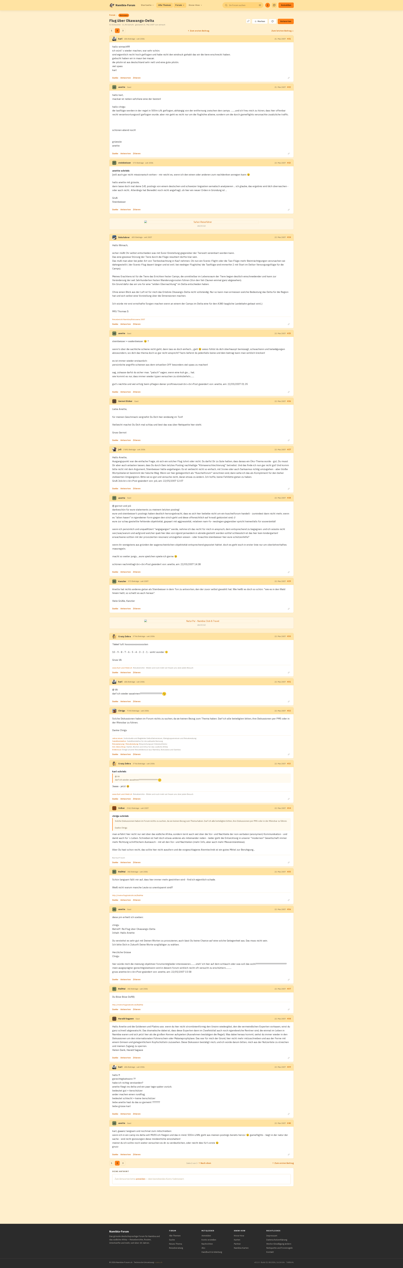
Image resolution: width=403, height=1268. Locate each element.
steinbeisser (124, 162)
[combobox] (242, 5)
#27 (289, 449)
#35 (289, 872)
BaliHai (121, 871)
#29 (289, 581)
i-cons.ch (158, 1262)
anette (121, 87)
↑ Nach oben (204, 1163)
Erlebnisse (116, 749)
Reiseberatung (176, 1248)
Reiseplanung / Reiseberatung (125, 744)
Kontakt (270, 1252)
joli (119, 449)
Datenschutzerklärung (276, 1239)
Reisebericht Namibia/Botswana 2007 (128, 319)
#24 (289, 237)
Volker (121, 808)
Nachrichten (207, 1244)
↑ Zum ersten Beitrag (198, 30)
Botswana (124, 15)
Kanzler (122, 581)
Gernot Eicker (125, 401)
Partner (237, 1244)
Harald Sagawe (126, 1018)
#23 (289, 163)
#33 (289, 763)
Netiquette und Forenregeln (279, 1248)
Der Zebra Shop (119, 747)
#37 (289, 989)
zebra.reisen (117, 738)
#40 (289, 1123)
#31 (289, 682)
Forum (178, 5)
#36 (289, 909)
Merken (260, 21)
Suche (172, 1239)
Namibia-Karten (241, 1248)
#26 (289, 401)
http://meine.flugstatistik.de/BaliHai (127, 895)
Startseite (146, 5)
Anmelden (286, 5)
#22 (289, 87)
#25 (289, 333)
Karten (237, 1239)
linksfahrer (124, 237)
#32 (289, 711)
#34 (289, 808)
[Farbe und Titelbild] (272, 21)
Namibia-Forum (125, 5)
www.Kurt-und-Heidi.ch (122, 668)
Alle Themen (164, 5)
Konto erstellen (209, 1239)
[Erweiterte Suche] (260, 5)
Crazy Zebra (124, 636)
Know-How (194, 5)
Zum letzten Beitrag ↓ (282, 30)
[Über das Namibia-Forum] (111, 5)
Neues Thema (175, 1244)
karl (120, 38)
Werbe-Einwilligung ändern (278, 1244)
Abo (203, 1248)
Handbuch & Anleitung (212, 1252)
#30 (289, 636)
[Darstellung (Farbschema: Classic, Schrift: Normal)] (274, 5)
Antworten (285, 21)
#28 (289, 498)
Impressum (271, 1235)
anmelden (140, 1179)
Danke (115, 78)
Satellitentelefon (119, 741)
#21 (289, 39)
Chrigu (121, 710)
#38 (289, 1018)
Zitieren (136, 78)
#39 (289, 1067)
